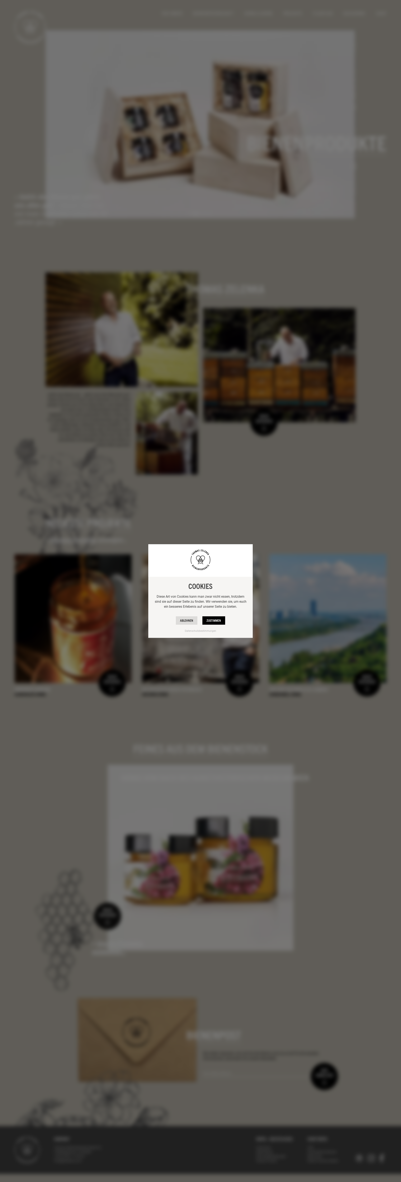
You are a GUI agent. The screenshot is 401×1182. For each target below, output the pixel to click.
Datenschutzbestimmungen (200, 630)
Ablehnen (186, 620)
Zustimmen (214, 620)
